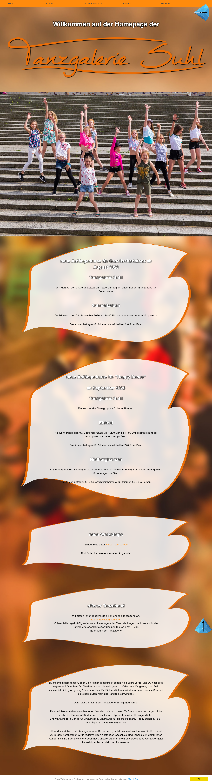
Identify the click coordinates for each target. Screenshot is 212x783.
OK (199, 779)
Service (127, 3)
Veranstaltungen (93, 3)
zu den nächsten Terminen (106, 619)
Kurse (49, 3)
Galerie (165, 3)
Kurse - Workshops (117, 544)
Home (10, 3)
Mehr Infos (133, 779)
